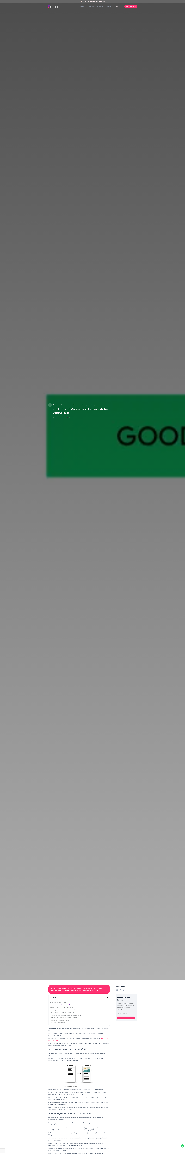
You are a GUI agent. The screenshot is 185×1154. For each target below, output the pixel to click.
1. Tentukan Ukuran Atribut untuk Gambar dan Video (66, 1015)
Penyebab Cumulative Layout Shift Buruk (61, 1007)
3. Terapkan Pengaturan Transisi (60, 1020)
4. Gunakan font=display (58, 1022)
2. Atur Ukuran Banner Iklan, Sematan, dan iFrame (65, 1017)
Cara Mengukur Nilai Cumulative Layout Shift (62, 1010)
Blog (62, 405)
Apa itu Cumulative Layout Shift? (59, 1002)
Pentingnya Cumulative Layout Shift (60, 1005)
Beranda (55, 405)
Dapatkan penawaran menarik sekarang (94, 1)
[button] (107, 997)
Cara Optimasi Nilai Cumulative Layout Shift (62, 1012)
